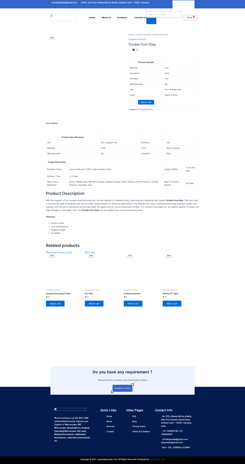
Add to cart (146, 102)
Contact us (140, 17)
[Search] (151, 21)
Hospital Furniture (143, 34)
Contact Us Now (122, 388)
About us (106, 17)
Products (122, 17)
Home (92, 17)
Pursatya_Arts (158, 459)
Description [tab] (52, 123)
